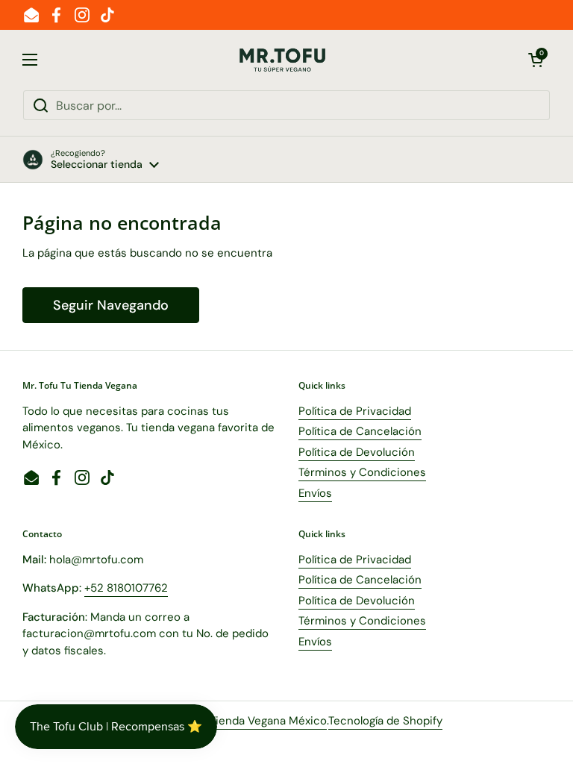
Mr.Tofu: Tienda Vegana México (247, 720)
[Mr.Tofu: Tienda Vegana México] (283, 60)
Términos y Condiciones (362, 472)
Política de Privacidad (354, 411)
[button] (536, 60)
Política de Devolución (356, 452)
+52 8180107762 (126, 587)
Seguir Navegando (111, 305)
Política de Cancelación (360, 431)
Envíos (315, 493)
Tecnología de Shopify (385, 720)
